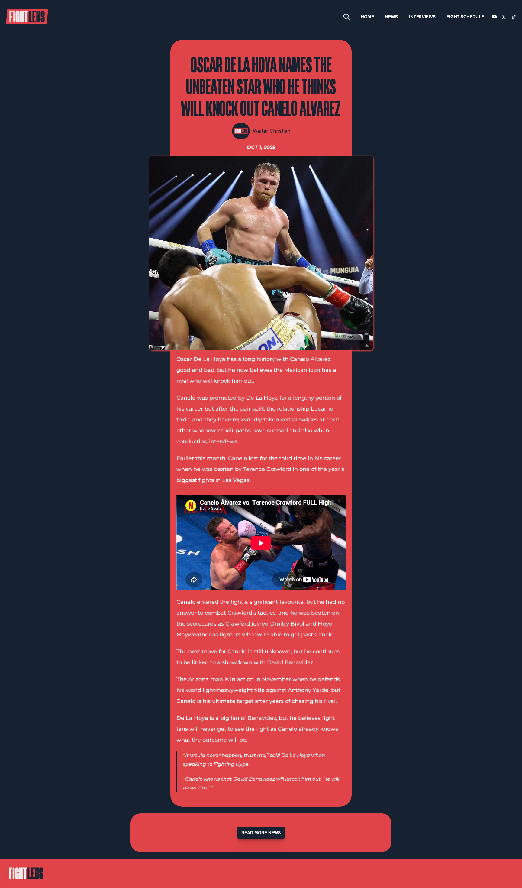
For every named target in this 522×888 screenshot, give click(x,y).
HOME (367, 16)
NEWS (391, 16)
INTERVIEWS (422, 16)
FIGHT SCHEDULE (465, 16)
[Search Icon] (346, 17)
